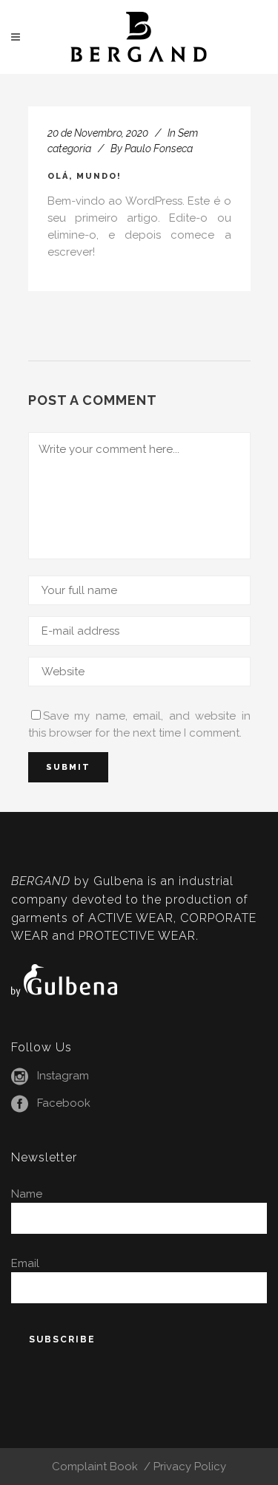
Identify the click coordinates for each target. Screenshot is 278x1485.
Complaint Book (96, 1466)
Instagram (63, 1075)
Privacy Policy (189, 1466)
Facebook (63, 1103)
